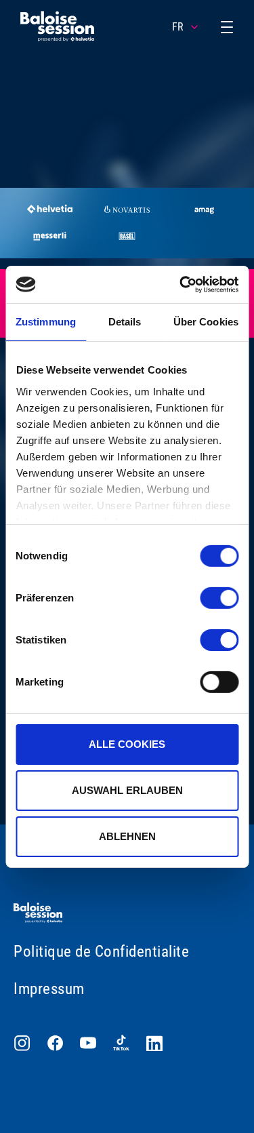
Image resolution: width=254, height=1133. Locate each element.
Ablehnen (127, 835)
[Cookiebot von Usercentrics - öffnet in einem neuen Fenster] (180, 284)
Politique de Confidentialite (101, 951)
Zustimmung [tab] (46, 321)
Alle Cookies (127, 744)
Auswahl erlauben (127, 790)
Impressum (49, 989)
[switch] (219, 598)
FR (178, 26)
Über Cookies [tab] (205, 321)
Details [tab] (125, 321)
